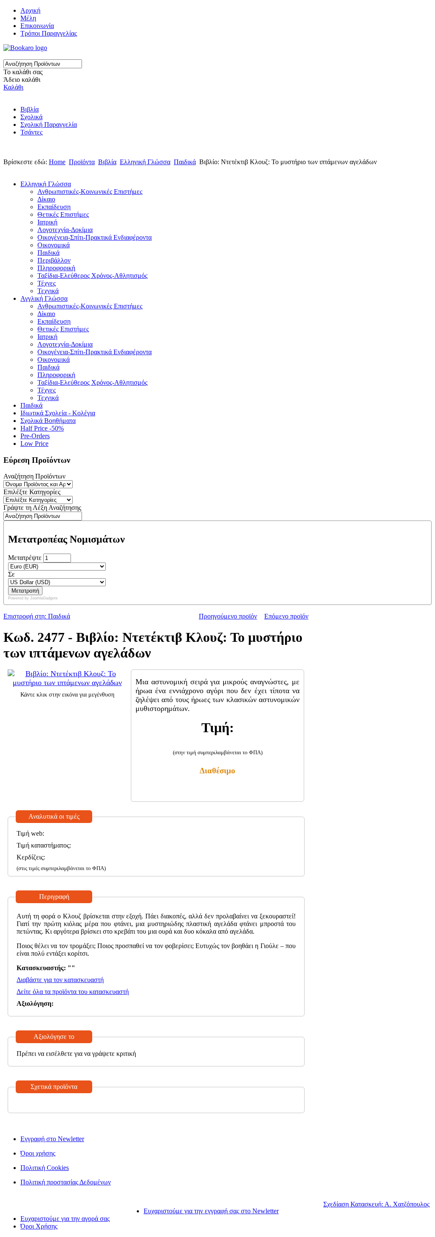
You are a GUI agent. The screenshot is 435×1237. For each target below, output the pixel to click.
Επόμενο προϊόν (286, 616)
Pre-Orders (35, 435)
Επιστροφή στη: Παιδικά (36, 616)
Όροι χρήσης (37, 1153)
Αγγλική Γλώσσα (44, 298)
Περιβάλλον (54, 260)
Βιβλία (29, 109)
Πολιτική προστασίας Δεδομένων (65, 1182)
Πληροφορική (56, 267)
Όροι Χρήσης (38, 1226)
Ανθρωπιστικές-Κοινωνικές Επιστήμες (89, 191)
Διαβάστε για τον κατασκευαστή (60, 979)
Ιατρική (47, 222)
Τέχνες (46, 283)
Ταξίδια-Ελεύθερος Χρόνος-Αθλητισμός (92, 275)
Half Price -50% (42, 428)
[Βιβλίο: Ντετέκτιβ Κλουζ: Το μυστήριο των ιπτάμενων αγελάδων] (67, 682)
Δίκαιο (46, 199)
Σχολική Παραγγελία (48, 124)
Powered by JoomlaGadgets (33, 598)
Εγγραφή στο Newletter (52, 1138)
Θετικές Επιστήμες (63, 214)
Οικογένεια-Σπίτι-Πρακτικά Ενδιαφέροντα (94, 237)
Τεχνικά (48, 290)
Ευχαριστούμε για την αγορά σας (65, 1218)
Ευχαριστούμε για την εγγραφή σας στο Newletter (211, 1211)
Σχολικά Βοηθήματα (48, 420)
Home (57, 161)
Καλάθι (13, 87)
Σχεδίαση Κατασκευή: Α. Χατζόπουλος (376, 1204)
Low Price (34, 443)
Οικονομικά (53, 245)
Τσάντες (31, 132)
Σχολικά (31, 116)
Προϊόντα (82, 161)
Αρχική (30, 10)
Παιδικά (185, 161)
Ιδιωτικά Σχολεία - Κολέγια (57, 413)
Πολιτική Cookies (44, 1167)
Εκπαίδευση (54, 206)
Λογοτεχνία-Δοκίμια (65, 229)
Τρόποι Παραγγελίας (48, 33)
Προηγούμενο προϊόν (228, 616)
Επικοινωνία (37, 25)
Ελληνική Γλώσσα (145, 161)
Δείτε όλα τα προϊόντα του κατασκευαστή (73, 991)
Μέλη (28, 18)
